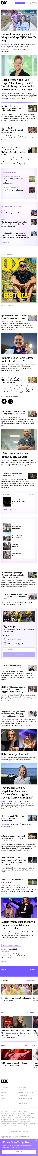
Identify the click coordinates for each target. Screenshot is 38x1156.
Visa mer (31, 494)
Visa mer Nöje (31, 1012)
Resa (2, 1095)
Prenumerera (20, 3)
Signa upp (19, 1151)
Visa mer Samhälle (29, 980)
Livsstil (3, 220)
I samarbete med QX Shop (10, 187)
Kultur (3, 210)
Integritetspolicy (25, 1101)
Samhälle (4, 231)
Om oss (21, 1090)
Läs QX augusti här (7, 306)
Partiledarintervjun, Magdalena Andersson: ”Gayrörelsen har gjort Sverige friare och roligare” (15, 235)
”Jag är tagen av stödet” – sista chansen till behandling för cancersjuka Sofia (14, 224)
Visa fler (4, 242)
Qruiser (3, 1098)
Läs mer (3, 961)
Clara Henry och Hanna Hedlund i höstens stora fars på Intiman (15, 181)
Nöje (2, 1090)
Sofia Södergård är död (11, 213)
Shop (3, 1101)
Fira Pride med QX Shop (13, 190)
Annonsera (22, 1087)
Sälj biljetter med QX (9, 509)
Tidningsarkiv (23, 1095)
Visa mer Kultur (30, 1045)
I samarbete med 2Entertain (11, 176)
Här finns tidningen (25, 1098)
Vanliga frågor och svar (27, 1092)
